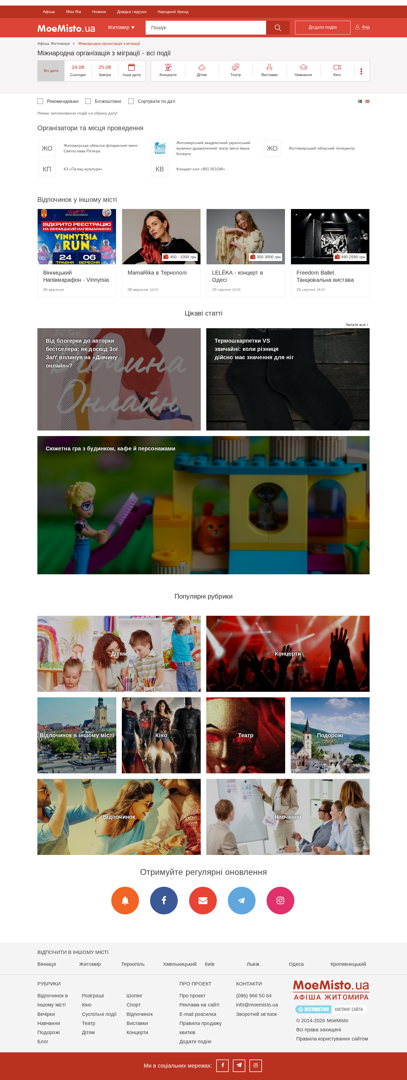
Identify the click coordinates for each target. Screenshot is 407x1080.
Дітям (202, 74)
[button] (361, 71)
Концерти (168, 74)
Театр (235, 74)
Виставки (269, 74)
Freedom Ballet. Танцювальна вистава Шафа (325, 276)
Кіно (337, 74)
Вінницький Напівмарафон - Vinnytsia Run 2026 (76, 276)
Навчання (303, 74)
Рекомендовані (63, 101)
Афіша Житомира (53, 43)
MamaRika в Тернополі (157, 273)
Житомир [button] (119, 27)
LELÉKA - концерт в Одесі (237, 276)
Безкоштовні (108, 101)
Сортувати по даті (157, 101)
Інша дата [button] (132, 74)
